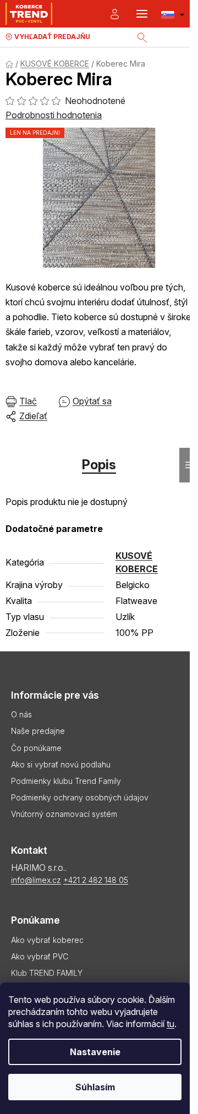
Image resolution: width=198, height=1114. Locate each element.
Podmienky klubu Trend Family (66, 781)
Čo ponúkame (36, 748)
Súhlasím (95, 1087)
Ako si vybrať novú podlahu (61, 764)
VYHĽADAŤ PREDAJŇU (52, 36)
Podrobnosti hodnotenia (54, 114)
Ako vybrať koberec (47, 940)
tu (170, 1023)
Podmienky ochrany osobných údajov (79, 797)
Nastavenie (95, 1051)
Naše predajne (38, 731)
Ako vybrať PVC (39, 956)
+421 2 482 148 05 (95, 880)
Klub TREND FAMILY (46, 973)
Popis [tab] (99, 465)
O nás (21, 714)
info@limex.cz (36, 880)
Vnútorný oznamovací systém (64, 814)
